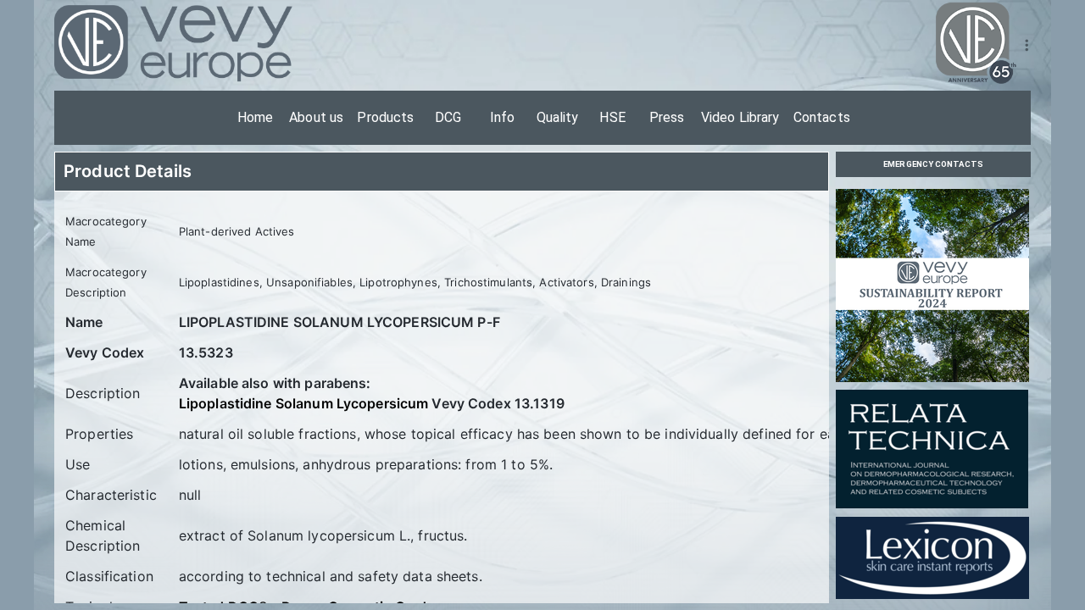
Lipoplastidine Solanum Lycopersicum (304, 403)
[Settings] (1027, 45)
